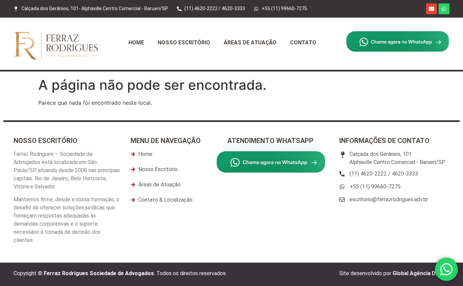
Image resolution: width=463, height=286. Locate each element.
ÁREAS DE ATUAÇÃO (250, 42)
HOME (136, 42)
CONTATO (303, 42)
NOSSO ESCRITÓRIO (184, 42)
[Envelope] (431, 8)
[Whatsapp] (444, 8)
